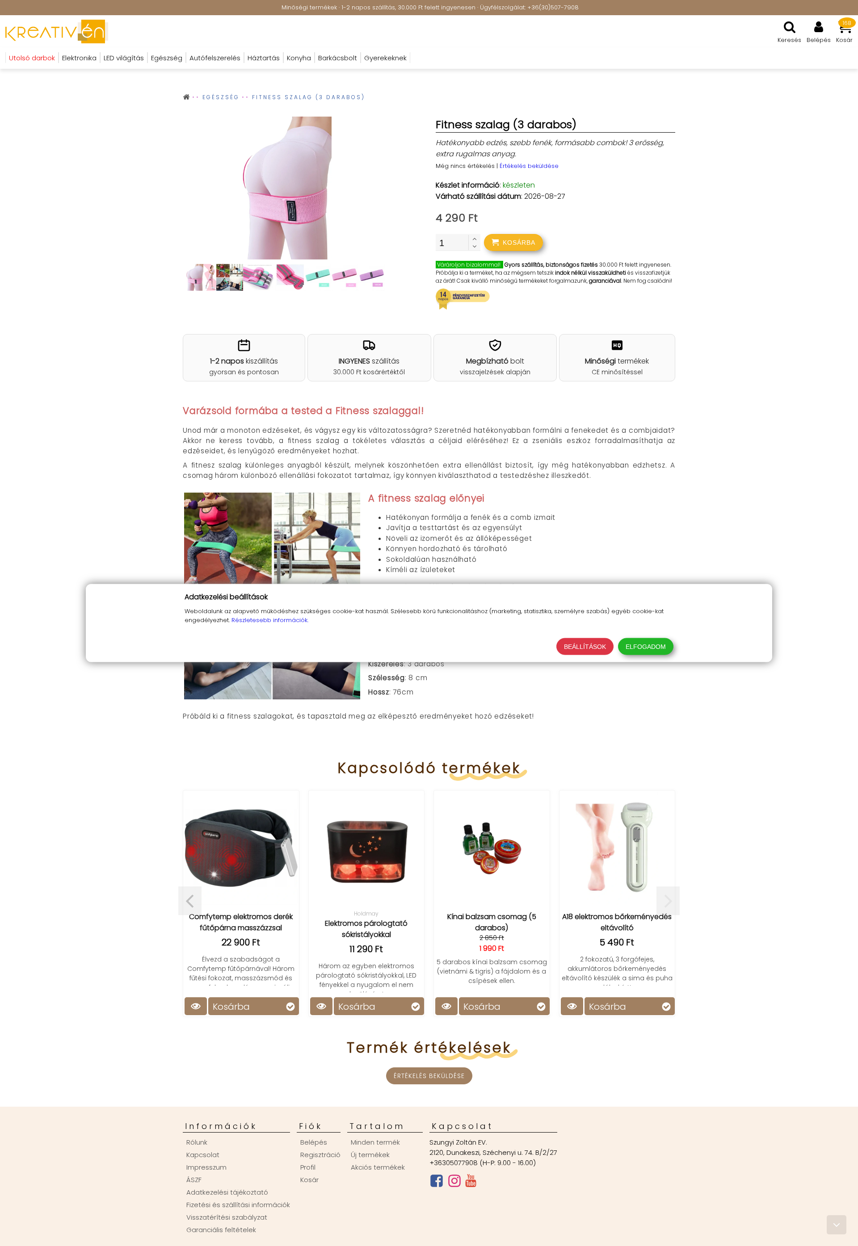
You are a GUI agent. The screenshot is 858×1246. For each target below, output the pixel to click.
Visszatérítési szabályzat (226, 1217)
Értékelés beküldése (529, 166)
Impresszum (206, 1167)
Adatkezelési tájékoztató (227, 1192)
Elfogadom (646, 646)
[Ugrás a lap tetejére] (836, 1224)
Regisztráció (320, 1154)
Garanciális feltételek (221, 1229)
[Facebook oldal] (436, 1183)
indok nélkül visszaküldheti (590, 272)
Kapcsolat (202, 1154)
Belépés (313, 1142)
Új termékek (370, 1154)
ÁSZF (194, 1179)
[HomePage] (54, 31)
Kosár (309, 1179)
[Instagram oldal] (454, 1183)
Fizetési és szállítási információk (238, 1204)
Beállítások (585, 646)
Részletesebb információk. (269, 620)
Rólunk (196, 1142)
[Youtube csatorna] (470, 1183)
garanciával (605, 280)
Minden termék (375, 1142)
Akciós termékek (378, 1167)
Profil (307, 1167)
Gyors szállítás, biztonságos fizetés (551, 264)
